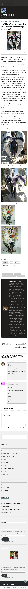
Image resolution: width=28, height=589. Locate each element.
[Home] (2, 4)
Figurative (4, 21)
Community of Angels (7, 273)
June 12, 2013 (7, 52)
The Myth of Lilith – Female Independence (10, 509)
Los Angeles (17, 273)
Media (4, 465)
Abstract (5, 447)
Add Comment (23, 358)
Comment (22, 425)
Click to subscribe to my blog (9, 528)
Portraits (5, 481)
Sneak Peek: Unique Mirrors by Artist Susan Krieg (12, 503)
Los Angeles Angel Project (8, 275)
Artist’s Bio (18, 1)
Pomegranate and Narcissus (7, 512)
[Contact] (8, 4)
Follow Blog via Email (7, 565)
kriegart (17, 52)
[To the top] (25, 581)
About (7, 1)
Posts (18, 21)
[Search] (11, 4)
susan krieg (7, 15)
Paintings (5, 477)
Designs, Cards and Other (8, 456)
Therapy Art (5, 490)
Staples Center (20, 275)
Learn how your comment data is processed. (13, 428)
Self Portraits (6, 487)
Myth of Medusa (5, 506)
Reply (9, 378)
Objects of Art (12, 21)
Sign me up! (5, 539)
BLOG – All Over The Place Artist (10, 453)
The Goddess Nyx (5, 500)
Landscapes (5, 462)
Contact (12, 1)
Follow (4, 575)
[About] (5, 4)
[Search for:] (14, 437)
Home (2, 1)
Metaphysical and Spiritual (9, 468)
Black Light (5, 450)
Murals (4, 471)
